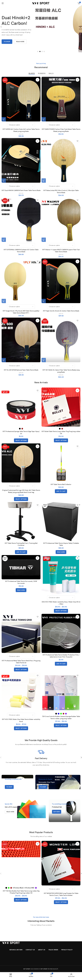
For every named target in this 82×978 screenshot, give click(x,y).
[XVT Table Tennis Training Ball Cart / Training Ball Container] (21, 521)
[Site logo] (41, 3)
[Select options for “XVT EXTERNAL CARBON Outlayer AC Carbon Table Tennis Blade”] (4, 240)
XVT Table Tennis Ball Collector (61, 484)
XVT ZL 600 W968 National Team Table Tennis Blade (21, 370)
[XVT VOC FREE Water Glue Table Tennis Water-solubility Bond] (21, 692)
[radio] (20, 428)
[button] (37, 51)
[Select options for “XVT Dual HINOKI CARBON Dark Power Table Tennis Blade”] (4, 180)
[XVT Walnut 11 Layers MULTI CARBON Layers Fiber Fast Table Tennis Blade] (61, 219)
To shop (7, 40)
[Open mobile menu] (3, 3)
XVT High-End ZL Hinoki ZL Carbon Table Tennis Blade (61, 311)
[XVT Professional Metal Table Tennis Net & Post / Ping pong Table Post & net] (21, 633)
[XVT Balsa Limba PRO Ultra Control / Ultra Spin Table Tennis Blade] (61, 160)
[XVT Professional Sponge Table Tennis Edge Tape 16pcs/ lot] (21, 407)
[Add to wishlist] (37, 80)
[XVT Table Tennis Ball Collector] (61, 462)
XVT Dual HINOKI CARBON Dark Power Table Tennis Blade (21, 190)
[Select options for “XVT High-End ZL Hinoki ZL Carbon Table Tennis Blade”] (44, 301)
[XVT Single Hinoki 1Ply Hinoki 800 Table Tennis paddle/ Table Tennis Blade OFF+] (21, 280)
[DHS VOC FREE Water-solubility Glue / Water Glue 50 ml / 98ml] (61, 574)
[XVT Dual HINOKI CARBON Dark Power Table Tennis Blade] (21, 160)
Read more (20, 40)
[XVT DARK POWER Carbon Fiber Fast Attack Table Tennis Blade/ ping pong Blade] (61, 99)
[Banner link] (17, 786)
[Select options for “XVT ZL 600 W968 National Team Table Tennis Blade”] (4, 360)
